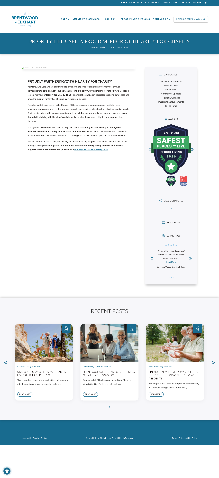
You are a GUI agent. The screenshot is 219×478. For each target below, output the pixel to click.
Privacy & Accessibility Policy (184, 438)
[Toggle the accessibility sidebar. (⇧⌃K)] (7, 471)
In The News (171, 106)
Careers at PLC (171, 90)
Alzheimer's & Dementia (116, 47)
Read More (171, 266)
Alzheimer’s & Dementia (171, 81)
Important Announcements (171, 102)
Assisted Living (171, 85)
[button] (192, 149)
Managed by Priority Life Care (35, 438)
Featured (42, 366)
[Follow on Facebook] (206, 2)
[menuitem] (130, 3)
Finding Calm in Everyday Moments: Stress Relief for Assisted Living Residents (107, 375)
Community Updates (171, 94)
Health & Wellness (171, 98)
